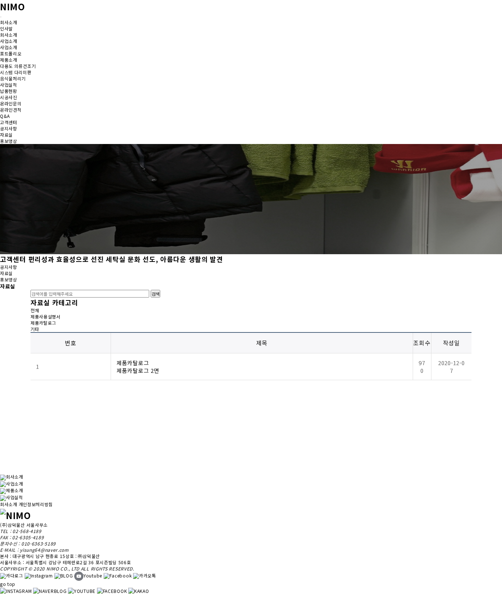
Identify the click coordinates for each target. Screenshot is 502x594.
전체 (35, 310)
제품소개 (14, 490)
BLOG (66, 575)
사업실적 (14, 497)
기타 (35, 329)
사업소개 (14, 483)
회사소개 (14, 477)
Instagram (42, 575)
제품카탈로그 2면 (137, 370)
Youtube (92, 575)
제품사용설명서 (46, 316)
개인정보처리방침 (36, 504)
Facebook (121, 575)
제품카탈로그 (43, 323)
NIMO (12, 6)
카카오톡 (147, 575)
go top (7, 584)
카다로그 (14, 575)
